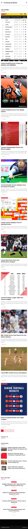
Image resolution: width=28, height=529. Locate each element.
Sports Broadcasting (6, 310)
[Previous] (2, 472)
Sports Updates (5, 197)
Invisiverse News (10, 2)
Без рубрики (14, 481)
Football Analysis (5, 272)
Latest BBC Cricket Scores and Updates (14, 373)
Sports (3, 14)
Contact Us (24, 527)
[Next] (4, 472)
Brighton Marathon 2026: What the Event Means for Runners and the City (17, 449)
